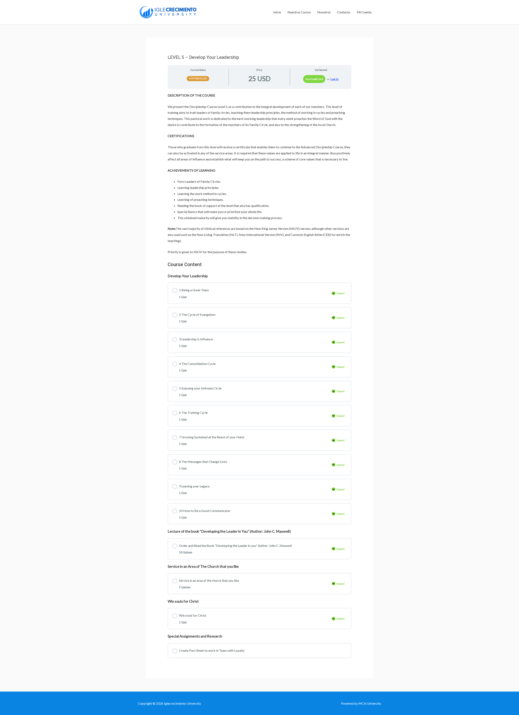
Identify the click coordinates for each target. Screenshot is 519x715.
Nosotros (324, 12)
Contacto (343, 12)
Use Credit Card (314, 79)
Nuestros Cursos (299, 12)
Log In (335, 79)
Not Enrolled (198, 78)
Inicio (277, 12)
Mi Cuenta (364, 12)
